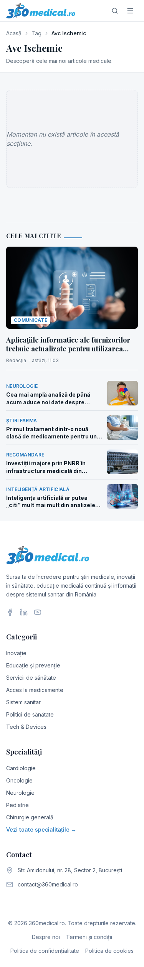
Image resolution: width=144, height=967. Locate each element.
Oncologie (19, 780)
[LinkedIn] (24, 612)
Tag (36, 33)
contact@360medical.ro (48, 884)
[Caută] (115, 11)
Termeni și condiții (89, 937)
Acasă (14, 33)
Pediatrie (17, 805)
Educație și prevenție (33, 665)
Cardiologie (21, 768)
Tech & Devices (26, 726)
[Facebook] (10, 612)
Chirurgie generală (29, 817)
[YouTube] (37, 612)
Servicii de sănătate (31, 677)
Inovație (16, 653)
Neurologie (20, 792)
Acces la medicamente (34, 690)
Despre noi (46, 937)
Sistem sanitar (23, 702)
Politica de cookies (109, 950)
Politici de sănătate (30, 714)
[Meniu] (130, 10)
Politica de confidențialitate (44, 950)
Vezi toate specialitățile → (41, 829)
